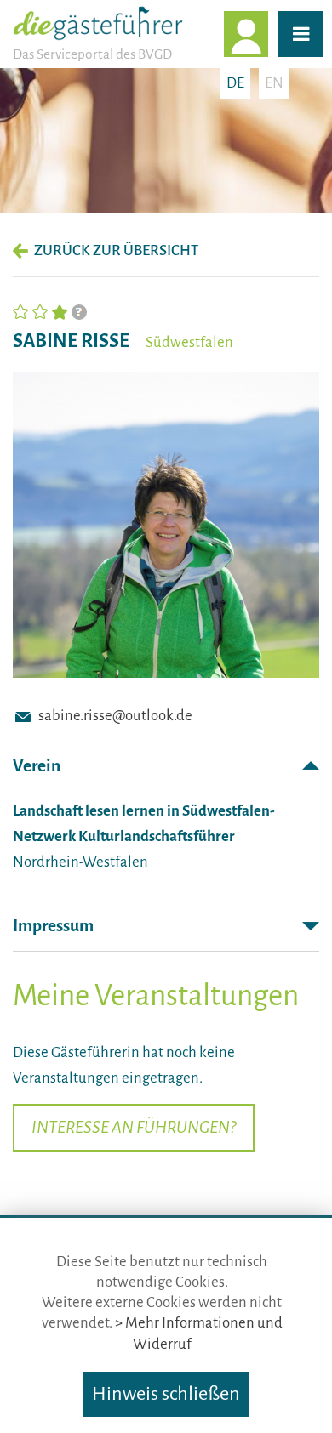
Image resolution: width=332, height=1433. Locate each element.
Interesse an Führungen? (133, 1127)
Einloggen (267, 34)
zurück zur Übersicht (116, 250)
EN (274, 83)
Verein (36, 766)
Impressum (53, 926)
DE (235, 83)
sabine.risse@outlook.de (115, 716)
